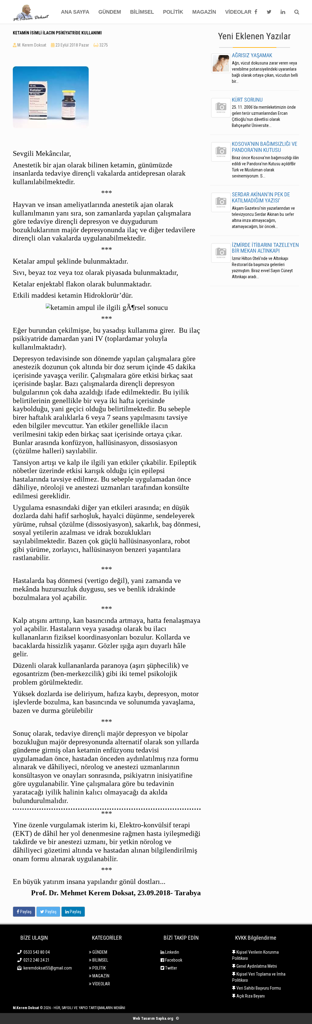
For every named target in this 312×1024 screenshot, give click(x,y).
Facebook (173, 960)
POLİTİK (173, 12)
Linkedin (171, 952)
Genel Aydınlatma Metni (256, 966)
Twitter (170, 968)
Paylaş (25, 911)
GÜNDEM (109, 12)
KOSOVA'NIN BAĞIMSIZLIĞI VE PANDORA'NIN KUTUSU (264, 147)
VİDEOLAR (238, 12)
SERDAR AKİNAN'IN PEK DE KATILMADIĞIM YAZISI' (261, 197)
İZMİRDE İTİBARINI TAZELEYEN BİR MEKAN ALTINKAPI (265, 248)
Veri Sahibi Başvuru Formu (258, 988)
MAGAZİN (204, 12)
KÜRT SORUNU (247, 99)
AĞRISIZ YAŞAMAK (252, 55)
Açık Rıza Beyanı (250, 996)
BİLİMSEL (142, 12)
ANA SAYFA (75, 12)
